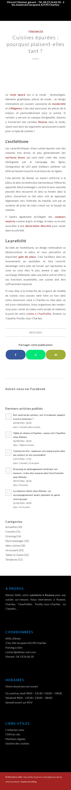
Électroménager (14, 540)
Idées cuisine (34, 427)
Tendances (35, 31)
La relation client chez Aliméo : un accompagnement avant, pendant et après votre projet (36, 495)
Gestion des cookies (17, 743)
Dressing (23, 485)
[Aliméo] (29, 14)
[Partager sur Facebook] (16, 354)
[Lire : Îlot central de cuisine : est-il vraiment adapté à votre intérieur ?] (8, 416)
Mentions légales (15, 739)
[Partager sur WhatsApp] (36, 354)
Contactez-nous (14, 729)
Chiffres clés (12, 734)
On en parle (33, 463)
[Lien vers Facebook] (57, 785)
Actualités (11, 526)
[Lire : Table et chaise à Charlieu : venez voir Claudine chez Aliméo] (8, 435)
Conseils (23, 427)
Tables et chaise (26, 445)
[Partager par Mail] (56, 354)
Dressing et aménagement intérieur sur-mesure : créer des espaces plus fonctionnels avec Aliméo (38, 473)
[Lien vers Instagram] (63, 785)
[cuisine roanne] (35, 76)
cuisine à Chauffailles (38, 313)
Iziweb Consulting (28, 782)
